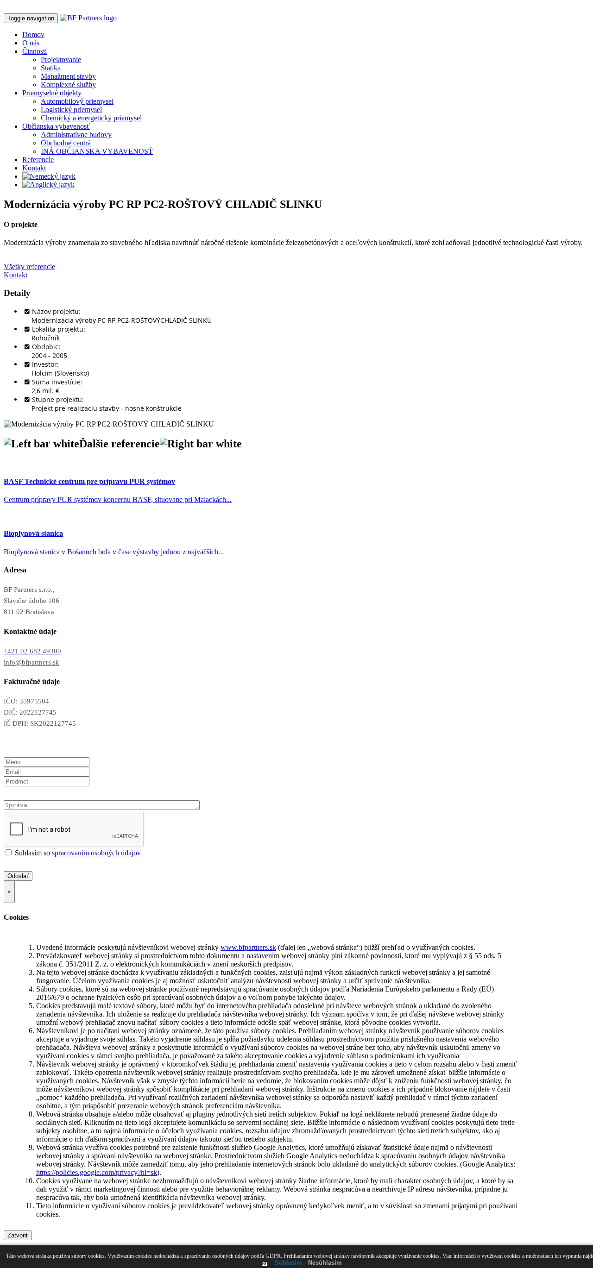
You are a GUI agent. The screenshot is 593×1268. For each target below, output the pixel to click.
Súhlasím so (77, 853)
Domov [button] (33, 34)
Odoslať (18, 876)
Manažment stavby (68, 76)
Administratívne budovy (76, 134)
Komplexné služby (68, 84)
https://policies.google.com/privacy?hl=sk (96, 1172)
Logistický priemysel (71, 109)
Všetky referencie (29, 266)
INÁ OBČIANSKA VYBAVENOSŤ (97, 151)
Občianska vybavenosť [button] (56, 126)
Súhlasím (288, 1262)
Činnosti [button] (34, 51)
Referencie (38, 159)
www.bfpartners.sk (248, 947)
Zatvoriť (17, 1235)
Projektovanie (61, 59)
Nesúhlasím (325, 1262)
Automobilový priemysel (77, 101)
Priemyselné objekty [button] (52, 93)
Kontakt (34, 168)
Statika (51, 68)
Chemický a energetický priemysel (91, 118)
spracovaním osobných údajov (96, 853)
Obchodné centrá (66, 143)
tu (264, 1263)
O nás (30, 43)
